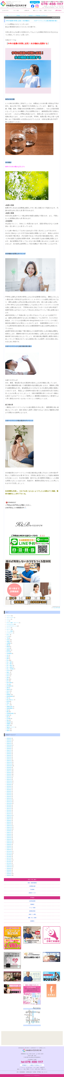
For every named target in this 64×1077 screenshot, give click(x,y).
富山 (54, 607)
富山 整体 (9, 663)
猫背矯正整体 (32, 911)
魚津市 (8, 728)
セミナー (9, 629)
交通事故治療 (32, 886)
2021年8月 (9, 806)
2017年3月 (9, 863)
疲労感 (8, 701)
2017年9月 (9, 854)
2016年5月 (9, 875)
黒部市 (8, 730)
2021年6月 (9, 810)
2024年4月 (9, 755)
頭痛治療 (9, 722)
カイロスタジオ (10, 624)
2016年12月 (9, 865)
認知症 (8, 715)
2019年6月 (9, 834)
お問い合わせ (58, 10)
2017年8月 (9, 856)
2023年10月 (9, 765)
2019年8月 (9, 830)
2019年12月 (9, 825)
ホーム (26, 15)
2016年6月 (9, 873)
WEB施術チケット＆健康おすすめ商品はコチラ (32, 1065)
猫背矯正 (9, 694)
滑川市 (8, 691)
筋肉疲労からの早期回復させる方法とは (38, 15)
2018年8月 (9, 846)
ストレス (9, 627)
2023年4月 (9, 776)
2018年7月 (9, 848)
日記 (8, 684)
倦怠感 (8, 646)
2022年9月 (9, 784)
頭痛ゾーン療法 (32, 914)
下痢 (8, 638)
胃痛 (8, 710)
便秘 (8, 645)
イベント (9, 619)
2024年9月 (9, 747)
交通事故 (9, 643)
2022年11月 (9, 782)
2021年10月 (9, 803)
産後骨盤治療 (10, 696)
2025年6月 (9, 738)
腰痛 (8, 711)
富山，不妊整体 (10, 668)
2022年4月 (9, 793)
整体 (59, 607)
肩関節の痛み (10, 706)
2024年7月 (9, 750)
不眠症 (8, 641)
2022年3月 (9, 794)
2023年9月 (9, 767)
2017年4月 (9, 861)
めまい (8, 634)
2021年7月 (9, 808)
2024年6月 (9, 752)
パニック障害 (10, 631)
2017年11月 (9, 853)
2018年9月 (9, 844)
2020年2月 (9, 824)
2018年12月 (9, 841)
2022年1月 (9, 798)
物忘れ (8, 692)
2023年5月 (9, 774)
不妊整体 (32, 889)
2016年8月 (9, 870)
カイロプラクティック (12, 626)
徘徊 (8, 677)
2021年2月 (9, 812)
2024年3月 (9, 757)
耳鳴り (8, 703)
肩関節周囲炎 (10, 708)
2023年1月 (9, 779)
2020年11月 (9, 815)
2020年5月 (9, 822)
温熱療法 (32, 921)
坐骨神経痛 (9, 653)
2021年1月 (9, 813)
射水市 (57, 607)
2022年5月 (9, 791)
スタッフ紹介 (16, 10)
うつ (8, 621)
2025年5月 (9, 740)
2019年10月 (9, 829)
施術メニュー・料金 (37, 10)
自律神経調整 (32, 901)
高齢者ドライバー (11, 727)
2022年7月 (9, 788)
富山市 (8, 670)
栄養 (8, 687)
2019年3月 (9, 839)
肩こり (8, 704)
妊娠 (8, 657)
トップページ (22, 1067)
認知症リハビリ (32, 892)
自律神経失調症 (10, 713)
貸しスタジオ (44, 1072)
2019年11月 (9, 827)
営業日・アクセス (48, 10)
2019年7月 (9, 832)
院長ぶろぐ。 (44, 1069)
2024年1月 (9, 760)
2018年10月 (9, 842)
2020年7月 (9, 818)
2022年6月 (9, 789)
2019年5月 (9, 836)
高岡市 (8, 725)
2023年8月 (9, 769)
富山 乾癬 (9, 662)
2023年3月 (9, 777)
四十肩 (8, 651)
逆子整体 (9, 718)
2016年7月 (9, 872)
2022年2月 (9, 796)
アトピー (9, 615)
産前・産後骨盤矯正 (32, 882)
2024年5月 (9, 753)
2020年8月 (9, 817)
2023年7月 (9, 770)
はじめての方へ (5, 10)
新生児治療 (9, 682)
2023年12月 (9, 762)
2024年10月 (9, 745)
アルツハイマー (10, 617)
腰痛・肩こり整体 (32, 917)
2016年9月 (9, 868)
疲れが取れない (10, 699)
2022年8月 (9, 786)
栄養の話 (9, 689)
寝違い (8, 672)
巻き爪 (8, 675)
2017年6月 (9, 860)
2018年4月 (9, 849)
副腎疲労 (9, 650)
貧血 (8, 716)
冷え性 (8, 648)
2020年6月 (9, 820)
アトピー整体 (32, 907)
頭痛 (8, 720)
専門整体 (32, 897)
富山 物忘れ (10, 665)
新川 (8, 680)
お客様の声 (26, 10)
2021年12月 (9, 800)
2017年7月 (9, 858)
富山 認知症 (10, 667)
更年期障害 (9, 686)
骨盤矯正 (9, 723)
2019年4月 (9, 837)
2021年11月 (9, 801)
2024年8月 (9, 748)
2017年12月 (9, 851)
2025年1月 (9, 743)
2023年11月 (9, 764)
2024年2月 (9, 759)
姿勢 (8, 658)
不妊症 (8, 639)
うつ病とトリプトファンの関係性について (14, 15)
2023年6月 (9, 772)
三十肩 (8, 636)
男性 (8, 698)
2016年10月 (9, 866)
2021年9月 (9, 805)
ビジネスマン (10, 632)
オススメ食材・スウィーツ (13, 622)
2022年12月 (9, 781)
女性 (8, 655)
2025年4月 (9, 741)
